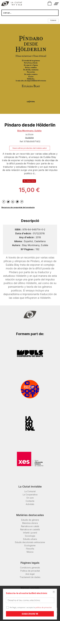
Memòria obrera (30, 523)
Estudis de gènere (30, 520)
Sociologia (30, 536)
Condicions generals (30, 567)
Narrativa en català (30, 526)
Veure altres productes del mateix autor (29, 148)
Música (30, 552)
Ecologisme (30, 545)
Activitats (30, 504)
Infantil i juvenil (30, 532)
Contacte (30, 501)
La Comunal (30, 491)
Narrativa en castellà (30, 529)
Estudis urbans (30, 539)
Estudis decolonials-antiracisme (30, 542)
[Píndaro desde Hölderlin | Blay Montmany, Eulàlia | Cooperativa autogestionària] (30, 69)
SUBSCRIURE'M (30, 614)
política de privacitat (43, 607)
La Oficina (29, 134)
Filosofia (30, 548)
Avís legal (30, 574)
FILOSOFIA (29, 138)
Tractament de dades (30, 577)
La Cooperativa (30, 494)
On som (30, 498)
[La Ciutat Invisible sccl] (11, 4)
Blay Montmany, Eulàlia (29, 130)
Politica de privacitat (30, 571)
